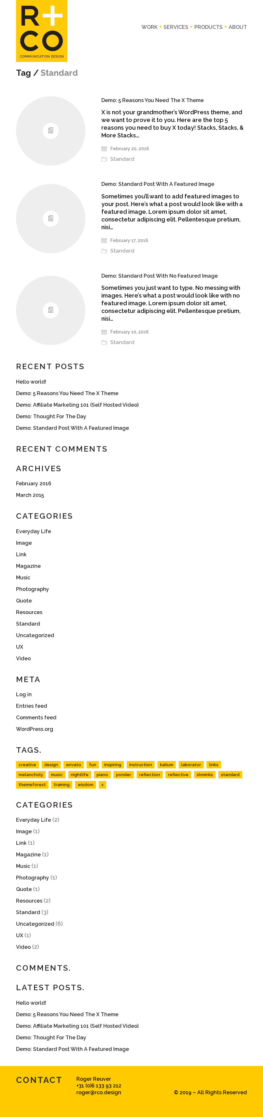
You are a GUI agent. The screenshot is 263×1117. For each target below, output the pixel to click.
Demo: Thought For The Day (51, 416)
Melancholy (31, 774)
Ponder (123, 774)
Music (23, 578)
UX (19, 647)
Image (24, 543)
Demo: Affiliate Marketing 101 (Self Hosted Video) (77, 405)
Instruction (140, 764)
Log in (24, 694)
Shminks (205, 774)
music (57, 774)
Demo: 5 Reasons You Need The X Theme (152, 100)
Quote (24, 601)
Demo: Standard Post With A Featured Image (157, 184)
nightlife (80, 774)
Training (62, 784)
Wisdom (85, 784)
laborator (191, 764)
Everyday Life (33, 531)
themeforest (32, 784)
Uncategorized (35, 635)
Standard (122, 159)
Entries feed (31, 706)
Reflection (149, 774)
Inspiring (112, 764)
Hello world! (31, 382)
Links (213, 764)
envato (73, 764)
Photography (32, 589)
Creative (27, 764)
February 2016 (33, 484)
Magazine (28, 566)
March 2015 (30, 495)
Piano (102, 774)
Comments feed (36, 717)
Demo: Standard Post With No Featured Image (159, 276)
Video (23, 658)
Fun (92, 764)
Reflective (178, 774)
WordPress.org (34, 729)
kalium (166, 764)
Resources (29, 612)
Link (21, 554)
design (51, 764)
